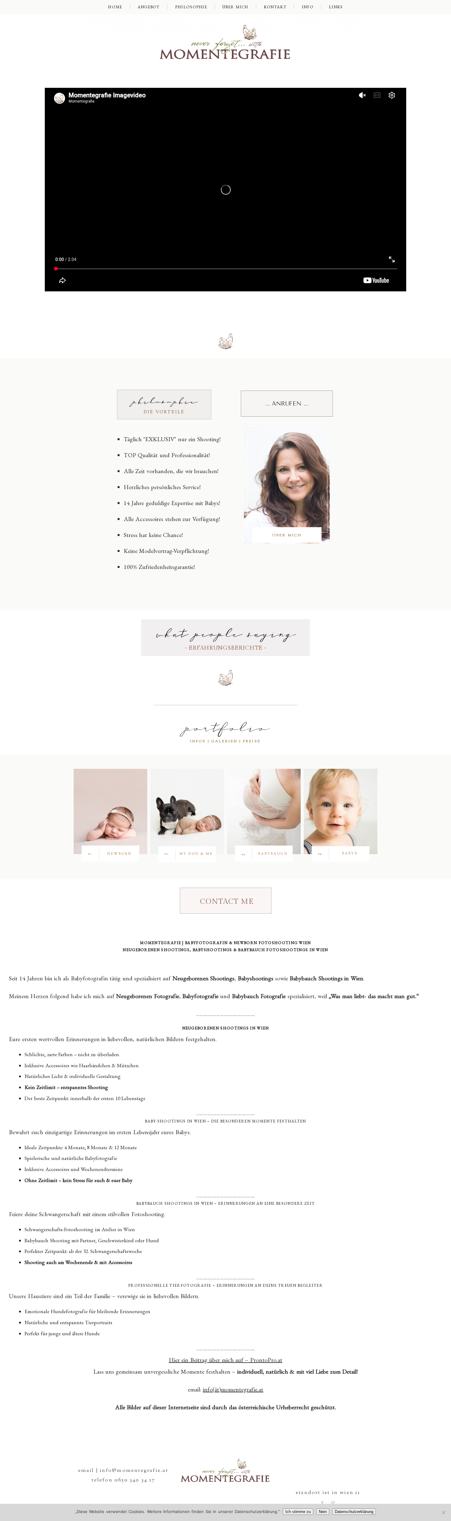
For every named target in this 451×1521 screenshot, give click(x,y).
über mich (235, 7)
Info (308, 7)
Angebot (149, 7)
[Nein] (443, 1512)
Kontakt (275, 7)
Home (115, 7)
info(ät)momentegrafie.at (233, 1389)
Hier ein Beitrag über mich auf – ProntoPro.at (225, 1360)
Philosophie (191, 7)
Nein (323, 1511)
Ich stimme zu (298, 1511)
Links (336, 7)
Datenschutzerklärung (354, 1511)
